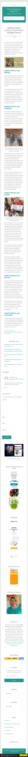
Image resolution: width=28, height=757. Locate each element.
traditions (9, 333)
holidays (5, 333)
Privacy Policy (7, 730)
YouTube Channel (16, 458)
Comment (4, 399)
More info (10, 755)
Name (3, 417)
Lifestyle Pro (13, 750)
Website (4, 430)
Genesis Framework (20, 750)
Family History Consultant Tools (11, 723)
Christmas (11, 332)
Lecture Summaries (8, 727)
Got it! (23, 755)
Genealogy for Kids (12, 330)
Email (3, 423)
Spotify (16, 179)
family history (15, 332)
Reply (5, 387)
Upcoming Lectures (8, 733)
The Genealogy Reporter (14, 10)
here (16, 645)
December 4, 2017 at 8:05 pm (16, 379)
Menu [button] (15, 5)
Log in (16, 751)
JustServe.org (7, 309)
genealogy (20, 332)
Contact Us (6, 720)
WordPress (13, 751)
